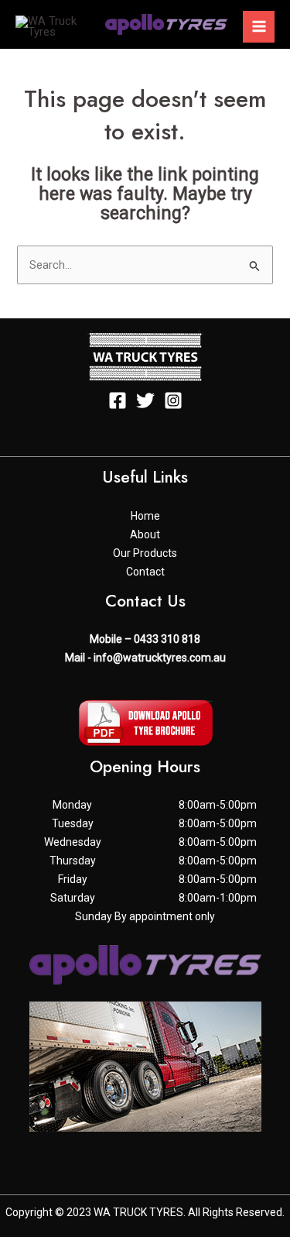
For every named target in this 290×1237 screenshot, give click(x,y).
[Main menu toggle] (259, 27)
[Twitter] (145, 400)
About (145, 534)
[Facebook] (117, 400)
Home (145, 516)
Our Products (145, 553)
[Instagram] (173, 400)
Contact (145, 571)
